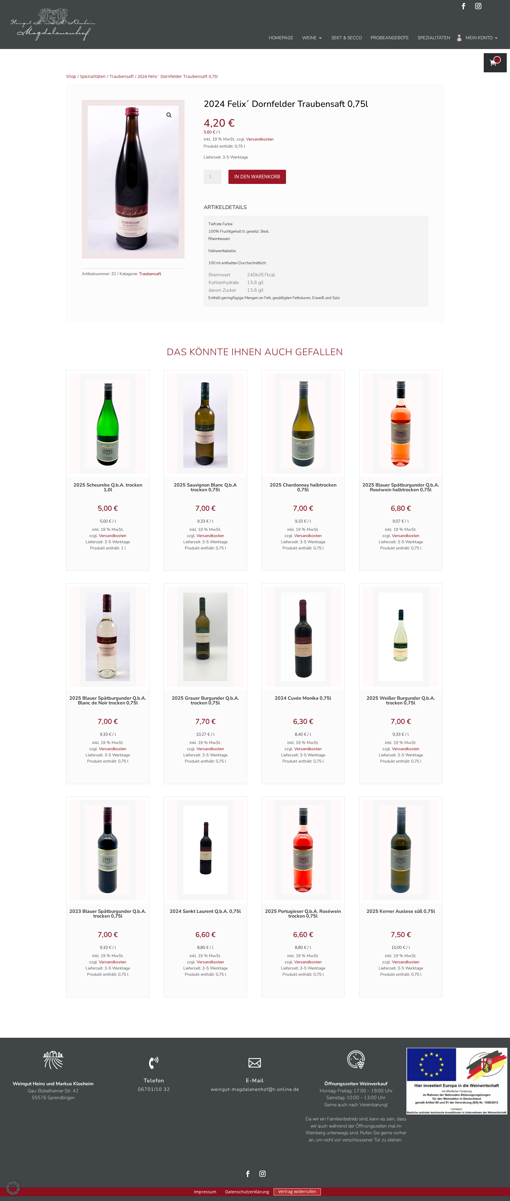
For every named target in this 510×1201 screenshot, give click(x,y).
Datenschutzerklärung (247, 1192)
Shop (71, 76)
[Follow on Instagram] (478, 6)
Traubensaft (121, 76)
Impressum (205, 1192)
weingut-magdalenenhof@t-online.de (255, 1089)
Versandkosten (260, 139)
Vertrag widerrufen (297, 1191)
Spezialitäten (434, 38)
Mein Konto (479, 38)
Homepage (281, 38)
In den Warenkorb (257, 176)
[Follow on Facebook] (463, 6)
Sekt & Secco (346, 38)
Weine (309, 38)
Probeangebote (390, 38)
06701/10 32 (154, 1089)
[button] (169, 115)
